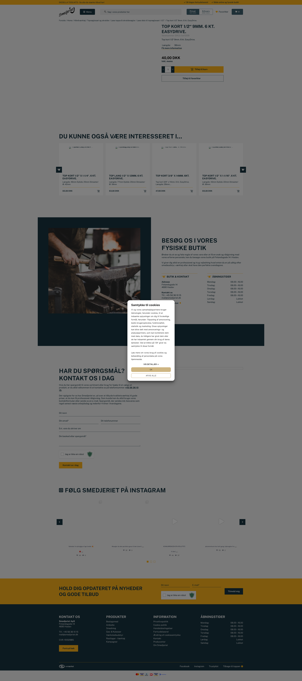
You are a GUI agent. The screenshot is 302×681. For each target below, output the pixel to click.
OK (151, 369)
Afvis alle (151, 375)
